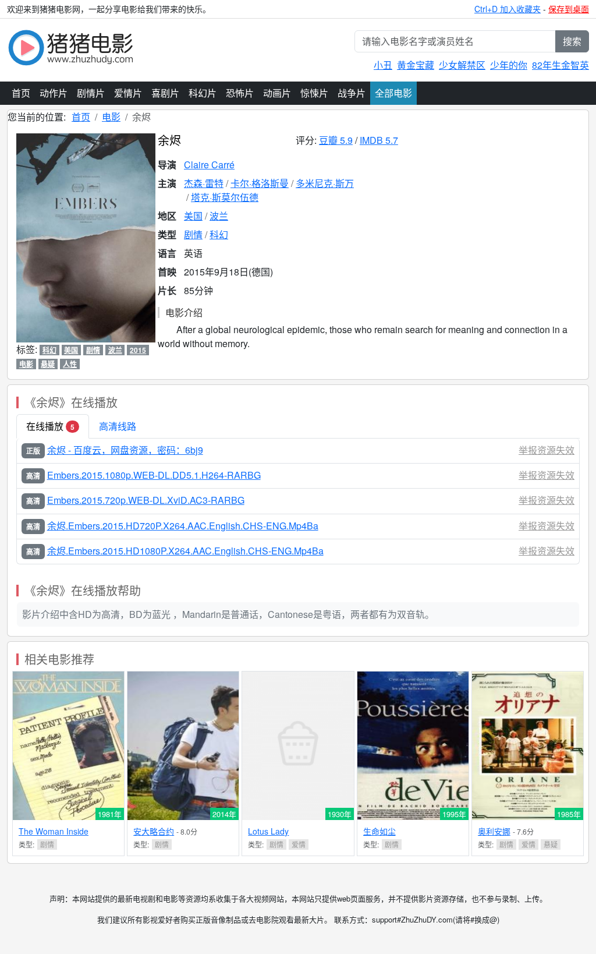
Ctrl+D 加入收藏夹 (507, 9)
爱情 (299, 844)
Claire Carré (209, 164)
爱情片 (128, 93)
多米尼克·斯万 (325, 183)
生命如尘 (379, 831)
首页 (21, 93)
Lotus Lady (268, 831)
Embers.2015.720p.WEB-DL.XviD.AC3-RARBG (145, 500)
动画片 (277, 93)
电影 (111, 116)
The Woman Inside (53, 831)
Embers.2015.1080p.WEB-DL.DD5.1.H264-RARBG (154, 475)
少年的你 (508, 65)
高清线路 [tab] (117, 426)
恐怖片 (240, 93)
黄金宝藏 (415, 65)
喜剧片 (165, 93)
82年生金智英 (560, 65)
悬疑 (48, 364)
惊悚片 (314, 93)
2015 (138, 350)
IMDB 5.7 (379, 140)
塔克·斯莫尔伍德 (224, 197)
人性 (70, 364)
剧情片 (91, 93)
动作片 (54, 93)
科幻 (219, 234)
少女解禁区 (462, 65)
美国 (193, 215)
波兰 (219, 215)
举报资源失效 (546, 450)
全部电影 (393, 93)
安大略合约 (153, 831)
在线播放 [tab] (50, 426)
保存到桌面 (568, 9)
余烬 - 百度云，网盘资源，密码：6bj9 (125, 450)
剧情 (193, 234)
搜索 (572, 41)
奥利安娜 (494, 831)
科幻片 (203, 93)
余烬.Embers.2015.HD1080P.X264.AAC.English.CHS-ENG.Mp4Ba (185, 550)
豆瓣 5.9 (336, 140)
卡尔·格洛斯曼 (259, 183)
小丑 (383, 65)
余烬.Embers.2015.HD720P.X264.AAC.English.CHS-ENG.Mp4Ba (182, 525)
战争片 (352, 93)
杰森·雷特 (204, 183)
